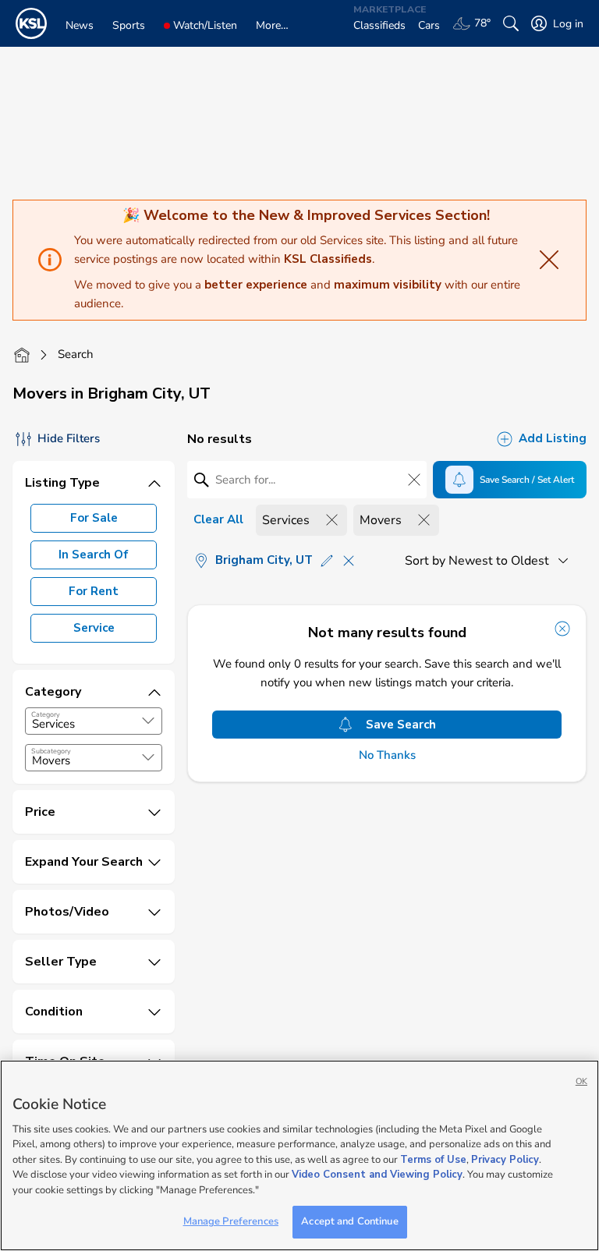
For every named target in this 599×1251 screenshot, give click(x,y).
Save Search (401, 724)
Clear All (218, 519)
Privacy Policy (505, 1160)
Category (45, 714)
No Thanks (387, 755)
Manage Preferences (230, 1221)
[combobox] (93, 721)
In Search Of (93, 554)
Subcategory (51, 751)
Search (76, 354)
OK (581, 1081)
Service (94, 628)
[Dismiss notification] (562, 629)
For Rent (94, 591)
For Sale (94, 518)
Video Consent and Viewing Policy (377, 1175)
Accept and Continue (349, 1221)
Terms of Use (433, 1160)
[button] (148, 720)
